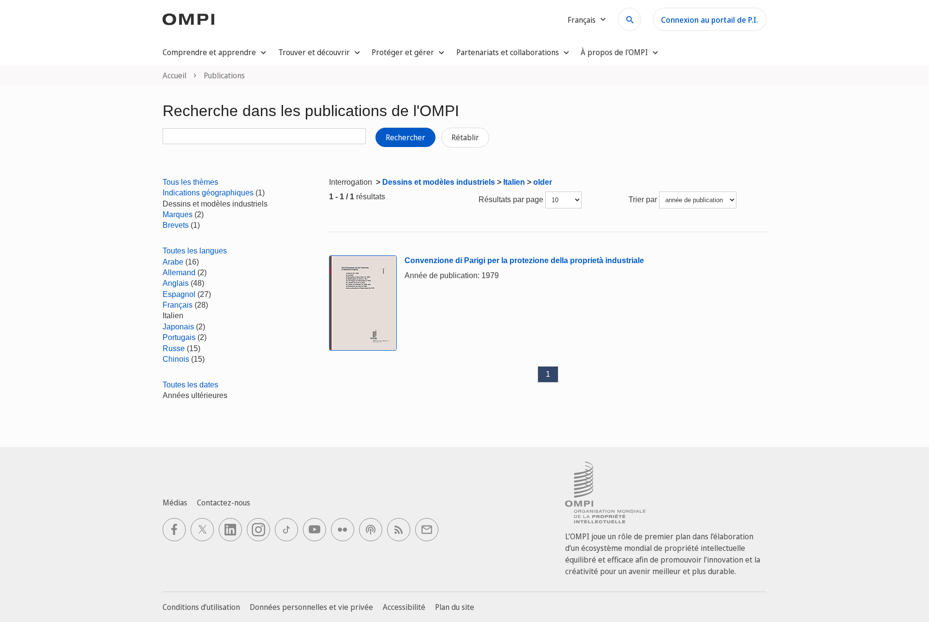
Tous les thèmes (190, 182)
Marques (178, 214)
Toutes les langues (195, 251)
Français (178, 305)
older (542, 182)
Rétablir (465, 137)
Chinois (176, 359)
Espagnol (179, 294)
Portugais (179, 337)
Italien (514, 182)
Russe (174, 348)
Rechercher (405, 137)
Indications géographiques (208, 193)
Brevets (176, 225)
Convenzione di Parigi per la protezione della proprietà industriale (524, 260)
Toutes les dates (190, 385)
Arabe (173, 262)
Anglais (176, 283)
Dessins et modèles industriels (438, 182)
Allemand (179, 272)
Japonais (178, 327)
